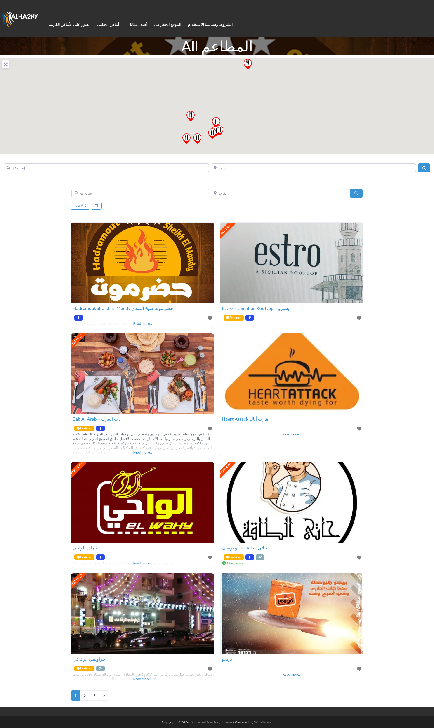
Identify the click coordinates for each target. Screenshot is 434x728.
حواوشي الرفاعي (89, 659)
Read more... (142, 452)
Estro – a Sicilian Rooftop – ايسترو (256, 308)
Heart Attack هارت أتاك (245, 418)
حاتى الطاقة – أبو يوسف (244, 547)
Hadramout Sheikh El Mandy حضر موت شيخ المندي (123, 308)
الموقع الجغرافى (167, 24)
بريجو (227, 659)
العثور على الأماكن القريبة (70, 24)
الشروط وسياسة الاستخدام (210, 24)
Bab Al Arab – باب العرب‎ (97, 418)
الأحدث (79, 205)
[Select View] (96, 206)
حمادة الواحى (85, 547)
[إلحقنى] (19, 18)
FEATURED (225, 229)
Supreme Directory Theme (212, 722)
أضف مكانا (138, 24)
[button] (190, 116)
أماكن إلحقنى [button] (108, 24)
